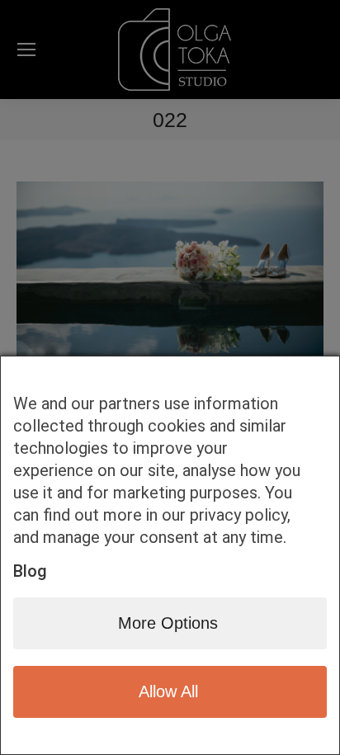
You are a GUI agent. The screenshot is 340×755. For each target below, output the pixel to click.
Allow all (168, 691)
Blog (30, 571)
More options (168, 623)
